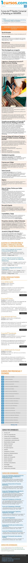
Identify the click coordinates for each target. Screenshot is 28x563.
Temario (23, 295)
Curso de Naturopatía (7, 282)
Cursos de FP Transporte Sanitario (7, 550)
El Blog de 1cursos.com (7, 561)
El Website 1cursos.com (8, 560)
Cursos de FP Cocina (7, 298)
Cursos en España (10, 555)
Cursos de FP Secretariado (8, 333)
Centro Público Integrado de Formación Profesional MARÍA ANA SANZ (12, 250)
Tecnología (3, 547)
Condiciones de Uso (7, 558)
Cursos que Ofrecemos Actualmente (11, 559)
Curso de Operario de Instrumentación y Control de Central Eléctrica (13, 548)
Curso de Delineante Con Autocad (10, 350)
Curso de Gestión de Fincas (8, 317)
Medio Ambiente (8, 547)
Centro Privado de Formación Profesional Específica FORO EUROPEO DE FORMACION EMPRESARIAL (13, 259)
